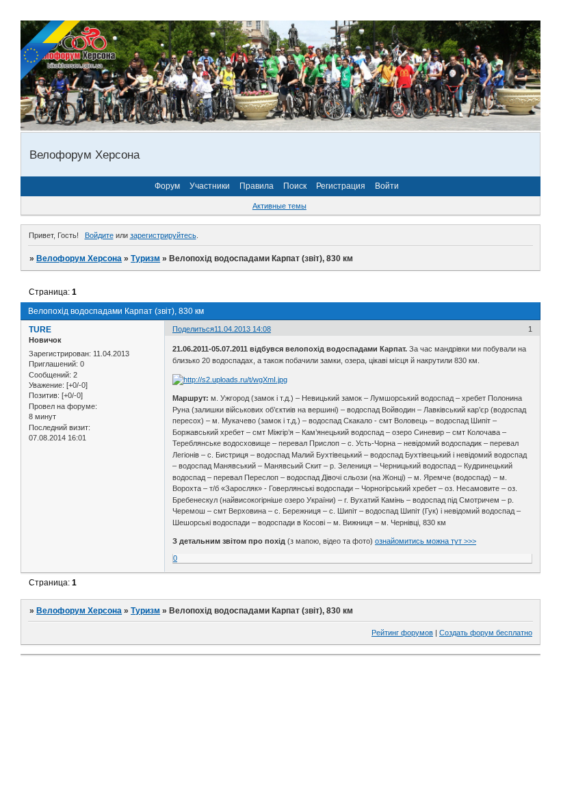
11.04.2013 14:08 (242, 329)
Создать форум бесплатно (485, 633)
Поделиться (193, 329)
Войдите (99, 235)
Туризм (145, 258)
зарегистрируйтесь (163, 235)
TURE (40, 329)
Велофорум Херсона (79, 258)
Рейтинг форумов (402, 633)
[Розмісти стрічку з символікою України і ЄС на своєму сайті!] (51, 51)
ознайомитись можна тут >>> (425, 541)
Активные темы (279, 206)
